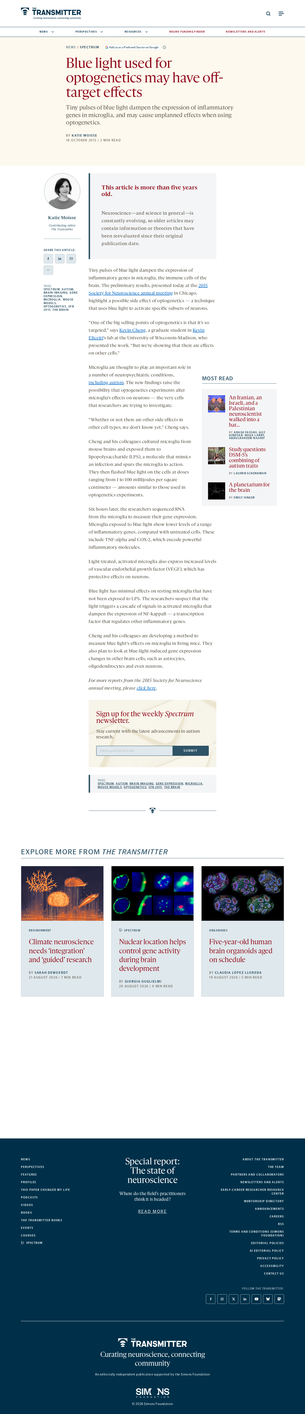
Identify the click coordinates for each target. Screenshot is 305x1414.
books (41, 1220)
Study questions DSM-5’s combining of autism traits (247, 458)
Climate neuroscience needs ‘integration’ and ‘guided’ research (61, 951)
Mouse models (110, 787)
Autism (68, 289)
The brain (60, 309)
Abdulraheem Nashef (247, 438)
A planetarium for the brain (249, 487)
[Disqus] (152, 1071)
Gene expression (61, 294)
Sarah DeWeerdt (51, 973)
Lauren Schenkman (250, 473)
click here (146, 688)
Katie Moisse (84, 135)
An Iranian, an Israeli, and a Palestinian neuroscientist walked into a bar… (245, 411)
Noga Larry (254, 435)
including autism (106, 383)
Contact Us (274, 1273)
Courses (28, 1235)
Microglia (52, 299)
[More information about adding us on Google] (164, 47)
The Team (276, 1167)
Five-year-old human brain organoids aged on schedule (241, 951)
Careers (277, 1216)
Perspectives (86, 31)
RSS (281, 1224)
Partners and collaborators (257, 1174)
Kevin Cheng (132, 330)
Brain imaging (56, 292)
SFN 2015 (155, 787)
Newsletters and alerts (262, 1182)
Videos (27, 1205)
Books (26, 1212)
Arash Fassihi (245, 432)
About (263, 1159)
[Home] (152, 1342)
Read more (152, 1211)
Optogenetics (55, 306)
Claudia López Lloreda (238, 973)
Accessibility (272, 1266)
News (44, 31)
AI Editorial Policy (267, 1250)
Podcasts (29, 1197)
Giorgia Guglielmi (143, 981)
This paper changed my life (45, 1190)
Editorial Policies (267, 1243)
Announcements (269, 1209)
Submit (190, 751)
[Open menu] (281, 13)
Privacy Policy (270, 1258)
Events (27, 1228)
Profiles (28, 1182)
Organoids (218, 930)
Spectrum (89, 47)
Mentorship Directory (264, 1201)
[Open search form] (268, 13)
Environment (40, 930)
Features (29, 1174)
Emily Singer (244, 497)
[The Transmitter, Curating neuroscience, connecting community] (51, 13)
